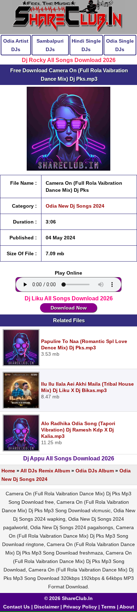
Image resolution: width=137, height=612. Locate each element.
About (126, 607)
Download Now (69, 308)
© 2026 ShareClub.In (68, 598)
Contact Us (16, 607)
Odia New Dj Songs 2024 (75, 206)
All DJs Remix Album (45, 470)
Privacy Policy (80, 607)
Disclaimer (46, 607)
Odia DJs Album (95, 470)
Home (8, 470)
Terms (108, 607)
